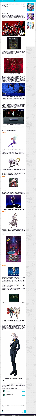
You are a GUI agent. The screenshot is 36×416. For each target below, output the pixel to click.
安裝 (23, 391)
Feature (19, 405)
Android (4, 405)
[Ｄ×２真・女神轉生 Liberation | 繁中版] (13, 395)
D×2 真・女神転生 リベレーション (8, 405)
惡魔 (23, 405)
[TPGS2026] (14, 1)
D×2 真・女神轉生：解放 (15, 405)
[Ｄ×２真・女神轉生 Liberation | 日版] (13, 391)
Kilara (5, 13)
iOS (20, 405)
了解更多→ (23, 415)
